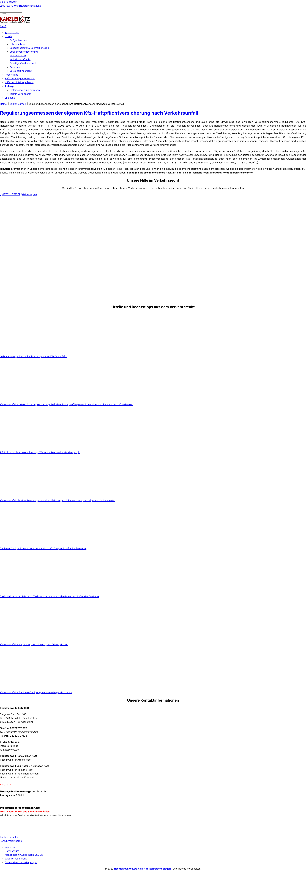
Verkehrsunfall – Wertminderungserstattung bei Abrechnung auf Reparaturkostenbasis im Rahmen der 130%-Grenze (66, 404)
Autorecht (15, 67)
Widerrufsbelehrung (16, 858)
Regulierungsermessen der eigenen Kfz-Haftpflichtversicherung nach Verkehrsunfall (99, 113)
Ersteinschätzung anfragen (25, 90)
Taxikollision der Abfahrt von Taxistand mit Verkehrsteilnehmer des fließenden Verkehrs (49, 596)
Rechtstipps (11, 74)
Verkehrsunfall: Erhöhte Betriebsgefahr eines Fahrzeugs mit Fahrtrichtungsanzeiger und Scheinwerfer (57, 500)
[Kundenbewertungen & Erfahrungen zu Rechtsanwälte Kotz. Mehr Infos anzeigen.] (6, 830)
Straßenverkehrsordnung (24, 51)
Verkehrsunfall (18, 55)
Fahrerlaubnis (17, 44)
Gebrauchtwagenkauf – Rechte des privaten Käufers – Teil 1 (33, 356)
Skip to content (8, 1)
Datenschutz (12, 851)
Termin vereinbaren (20, 93)
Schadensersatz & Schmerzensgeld (29, 47)
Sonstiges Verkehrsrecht (23, 63)
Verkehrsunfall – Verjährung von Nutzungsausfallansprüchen (34, 644)
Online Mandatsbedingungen (21, 862)
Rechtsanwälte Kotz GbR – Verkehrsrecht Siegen (142, 868)
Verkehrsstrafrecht (20, 59)
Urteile (8, 36)
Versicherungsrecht (21, 70)
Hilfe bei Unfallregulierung (19, 82)
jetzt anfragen (29, 194)
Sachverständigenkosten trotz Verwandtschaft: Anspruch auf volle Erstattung (43, 548)
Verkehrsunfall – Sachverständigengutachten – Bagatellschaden (36, 692)
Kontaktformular (9, 837)
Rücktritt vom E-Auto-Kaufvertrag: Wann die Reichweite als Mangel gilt (40, 452)
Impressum (11, 847)
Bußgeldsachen (18, 40)
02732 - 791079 (11, 194)
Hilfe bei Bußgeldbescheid (20, 78)
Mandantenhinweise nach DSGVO (24, 854)
